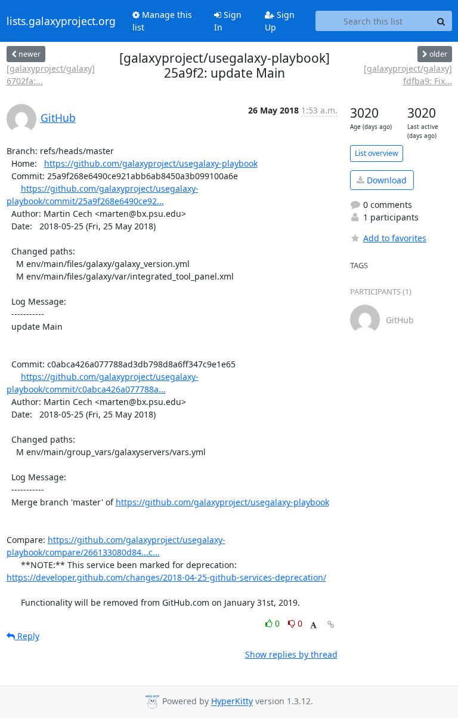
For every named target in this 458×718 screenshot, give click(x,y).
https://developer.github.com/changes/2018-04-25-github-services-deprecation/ (166, 577)
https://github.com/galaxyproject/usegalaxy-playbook (151, 163)
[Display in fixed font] (313, 625)
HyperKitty (232, 701)
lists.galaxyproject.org (61, 21)
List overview (376, 153)
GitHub (58, 118)
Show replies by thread (291, 654)
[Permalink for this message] (331, 624)
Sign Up (280, 21)
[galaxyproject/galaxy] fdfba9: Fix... (407, 75)
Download (385, 180)
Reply (27, 636)
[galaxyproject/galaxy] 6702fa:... (51, 75)
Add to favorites (394, 238)
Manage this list (162, 21)
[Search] (441, 21)
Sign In (228, 21)
